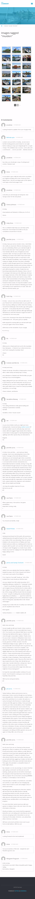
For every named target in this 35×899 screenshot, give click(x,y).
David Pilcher (10, 529)
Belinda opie (10, 137)
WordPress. (23, 891)
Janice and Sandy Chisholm (15, 563)
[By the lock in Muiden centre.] (6, 90)
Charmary (5, 4)
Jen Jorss (9, 689)
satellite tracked (25, 427)
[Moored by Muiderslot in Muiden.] (16, 74)
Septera (17, 891)
